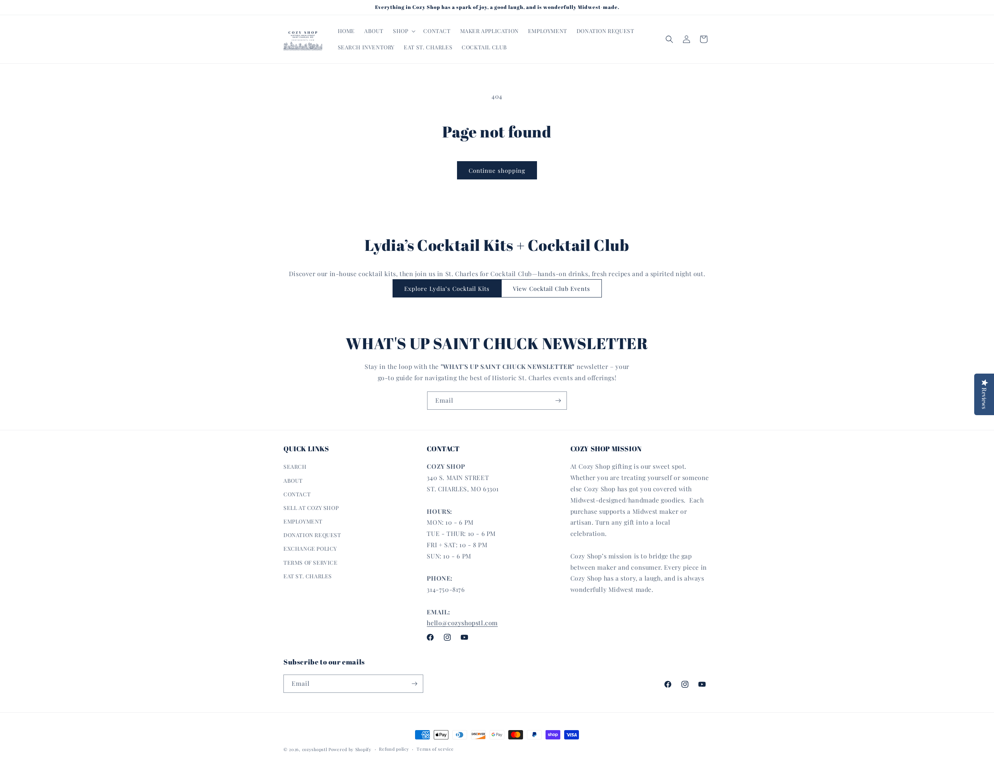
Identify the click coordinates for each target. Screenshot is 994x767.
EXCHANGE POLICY (310, 548)
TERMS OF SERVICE (310, 562)
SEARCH (295, 466)
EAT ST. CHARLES (307, 576)
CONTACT (297, 494)
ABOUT (293, 480)
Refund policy (394, 749)
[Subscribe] (558, 400)
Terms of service (435, 749)
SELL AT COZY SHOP (311, 507)
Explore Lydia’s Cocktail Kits (447, 288)
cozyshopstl (314, 749)
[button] (403, 31)
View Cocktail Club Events (551, 288)
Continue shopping (497, 170)
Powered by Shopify (350, 749)
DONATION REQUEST (312, 535)
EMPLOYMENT (303, 521)
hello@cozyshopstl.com (462, 623)
